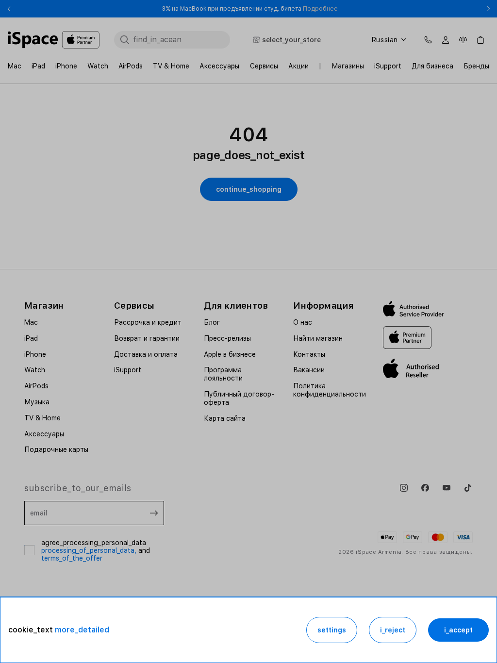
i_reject (392, 630)
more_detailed (82, 629)
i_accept (458, 630)
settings (331, 630)
